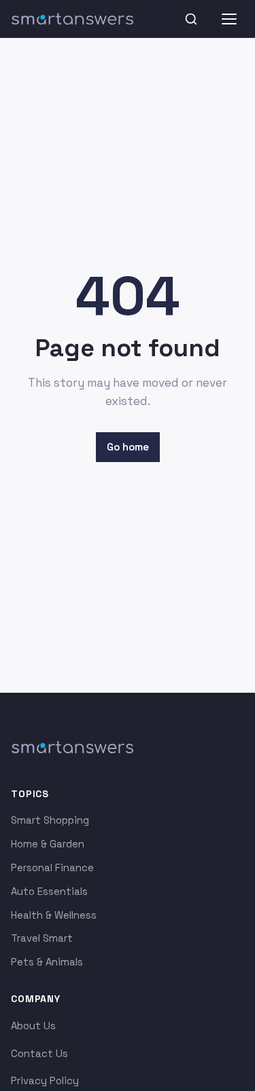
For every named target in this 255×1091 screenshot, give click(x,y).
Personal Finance (52, 867)
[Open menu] (229, 19)
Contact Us (39, 1053)
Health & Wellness (54, 914)
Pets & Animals (47, 961)
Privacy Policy (45, 1080)
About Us (33, 1025)
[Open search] (191, 19)
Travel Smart (42, 938)
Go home (128, 446)
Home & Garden (47, 843)
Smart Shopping (50, 820)
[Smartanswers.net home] (72, 19)
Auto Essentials (49, 891)
